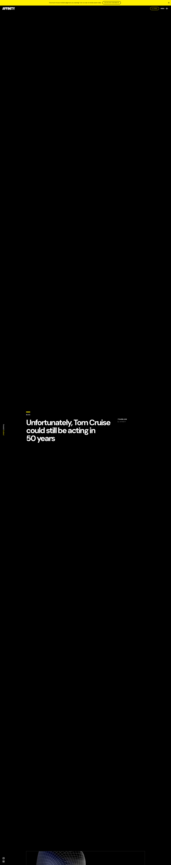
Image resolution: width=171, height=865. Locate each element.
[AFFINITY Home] (8, 8)
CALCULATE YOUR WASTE (111, 2)
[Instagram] (3, 858)
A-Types (154, 8)
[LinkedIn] (3, 861)
